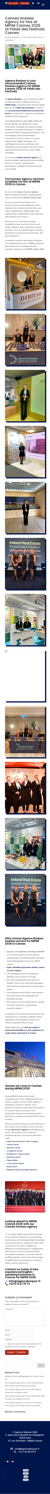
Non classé (37, 37)
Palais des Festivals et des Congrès (22, 1141)
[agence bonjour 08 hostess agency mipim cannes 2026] (25, 757)
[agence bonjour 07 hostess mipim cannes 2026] (25, 533)
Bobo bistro (12, 1166)
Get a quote (13, 3)
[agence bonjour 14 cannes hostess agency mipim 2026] (25, 869)
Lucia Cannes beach (15, 1163)
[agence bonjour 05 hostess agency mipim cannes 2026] (25, 309)
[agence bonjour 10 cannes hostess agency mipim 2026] (25, 421)
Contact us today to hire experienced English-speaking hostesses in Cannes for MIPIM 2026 (21, 1273)
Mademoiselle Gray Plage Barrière (22, 1169)
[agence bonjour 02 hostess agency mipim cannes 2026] (25, 813)
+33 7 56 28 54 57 (27, 1451)
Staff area (25, 3)
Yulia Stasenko (13, 37)
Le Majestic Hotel (14, 1151)
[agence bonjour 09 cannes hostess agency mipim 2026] (25, 365)
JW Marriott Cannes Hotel (18, 1154)
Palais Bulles (12, 1160)
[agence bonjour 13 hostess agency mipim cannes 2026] (25, 645)
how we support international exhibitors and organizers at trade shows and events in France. (24, 1030)
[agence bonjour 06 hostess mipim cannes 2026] (25, 701)
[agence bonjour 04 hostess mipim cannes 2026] (25, 477)
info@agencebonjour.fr (25, 1281)
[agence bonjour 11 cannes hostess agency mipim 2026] (25, 589)
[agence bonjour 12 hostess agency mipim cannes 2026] (25, 925)
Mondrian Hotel (14, 1157)
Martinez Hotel (13, 1147)
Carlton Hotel (13, 1144)
